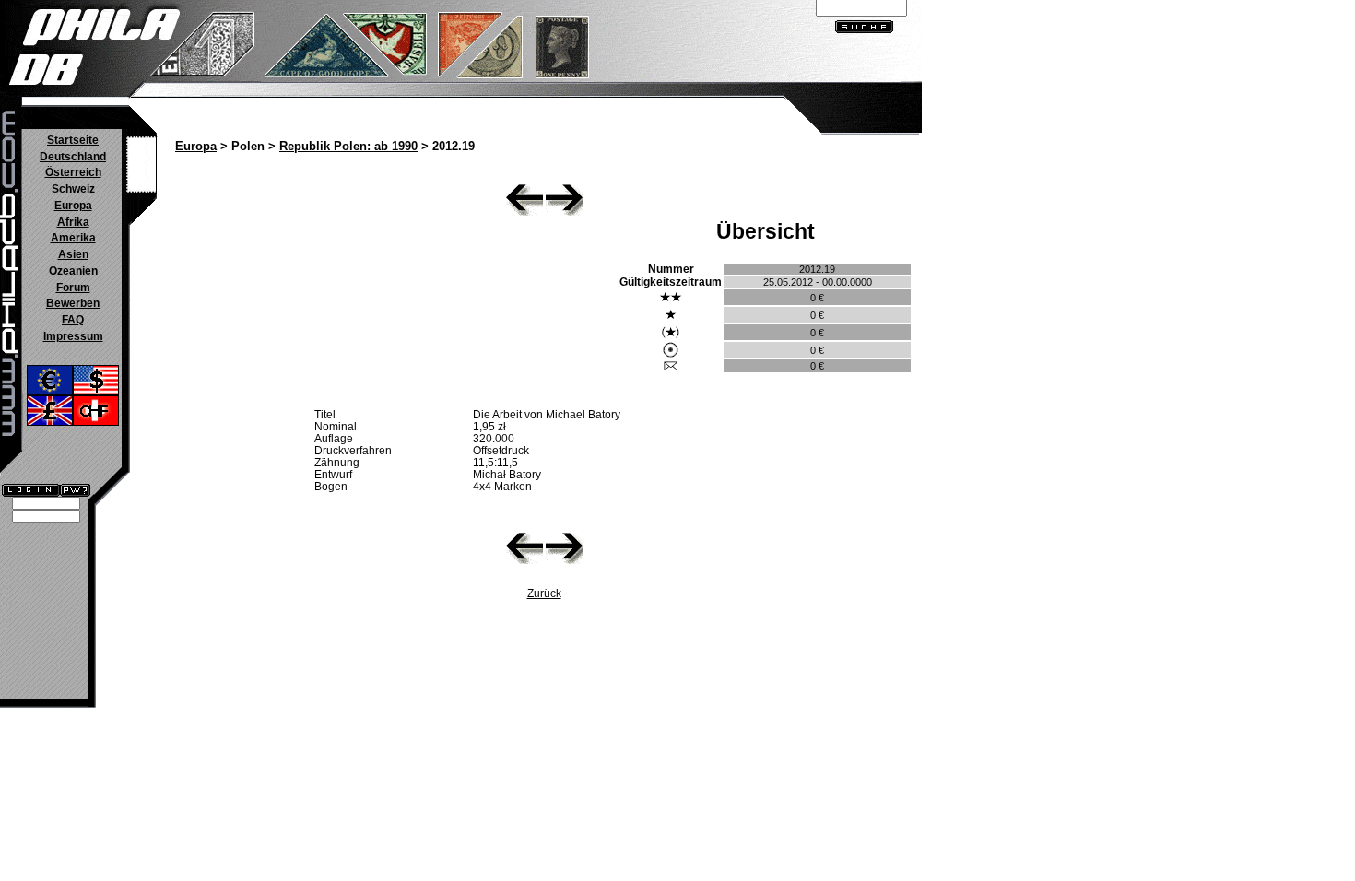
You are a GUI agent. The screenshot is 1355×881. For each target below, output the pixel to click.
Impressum (73, 336)
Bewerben (73, 303)
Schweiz (73, 188)
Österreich (73, 172)
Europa (73, 205)
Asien (73, 254)
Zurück (544, 593)
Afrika (73, 222)
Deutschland (73, 156)
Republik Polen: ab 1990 (348, 146)
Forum (73, 287)
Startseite (73, 140)
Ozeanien (73, 270)
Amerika (73, 237)
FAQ (73, 319)
